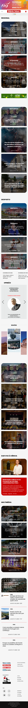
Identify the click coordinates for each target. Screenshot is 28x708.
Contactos (19, 664)
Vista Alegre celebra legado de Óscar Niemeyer (8, 277)
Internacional (20, 681)
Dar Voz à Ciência (9, 456)
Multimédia (6, 502)
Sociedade (14, 25)
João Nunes (14, 295)
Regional (5, 18)
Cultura (14, 77)
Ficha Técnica (20, 666)
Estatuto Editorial (21, 662)
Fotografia (14, 511)
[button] (3, 108)
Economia (5, 272)
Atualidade (14, 60)
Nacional (19, 679)
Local (18, 675)
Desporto (14, 42)
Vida (14, 580)
